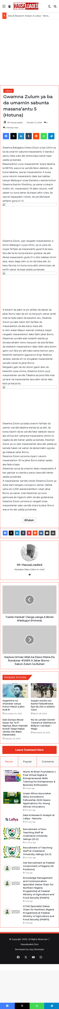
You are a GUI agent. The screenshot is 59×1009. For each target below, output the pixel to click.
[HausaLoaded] (26, 6)
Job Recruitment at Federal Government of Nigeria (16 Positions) (39, 866)
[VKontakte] (41, 533)
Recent (9, 761)
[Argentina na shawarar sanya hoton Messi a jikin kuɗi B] (15, 690)
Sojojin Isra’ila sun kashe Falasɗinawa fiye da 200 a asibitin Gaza (43, 705)
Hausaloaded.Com (29, 944)
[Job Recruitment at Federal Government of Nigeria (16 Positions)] (12, 867)
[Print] (53, 533)
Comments (48, 761)
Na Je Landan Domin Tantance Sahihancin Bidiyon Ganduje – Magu (43, 724)
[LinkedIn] (17, 533)
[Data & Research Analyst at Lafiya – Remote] (12, 819)
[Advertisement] (29, 51)
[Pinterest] (29, 533)
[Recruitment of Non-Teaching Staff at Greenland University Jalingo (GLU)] (12, 833)
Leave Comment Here (29, 749)
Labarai (8, 90)
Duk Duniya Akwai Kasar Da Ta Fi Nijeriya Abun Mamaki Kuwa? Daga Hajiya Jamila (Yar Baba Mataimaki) (15, 727)
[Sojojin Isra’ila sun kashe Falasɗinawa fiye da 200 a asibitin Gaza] (44, 690)
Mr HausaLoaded (14, 122)
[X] (11, 533)
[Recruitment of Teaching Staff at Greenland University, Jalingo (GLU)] (12, 852)
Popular (27, 761)
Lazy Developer (36, 949)
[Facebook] (5, 533)
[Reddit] (35, 533)
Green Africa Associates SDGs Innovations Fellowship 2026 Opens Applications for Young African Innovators (37, 800)
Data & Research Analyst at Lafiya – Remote (29, 15)
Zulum (30, 520)
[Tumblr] (23, 533)
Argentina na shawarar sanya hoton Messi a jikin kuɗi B (14, 705)
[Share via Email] (47, 533)
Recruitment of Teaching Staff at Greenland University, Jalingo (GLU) (37, 851)
